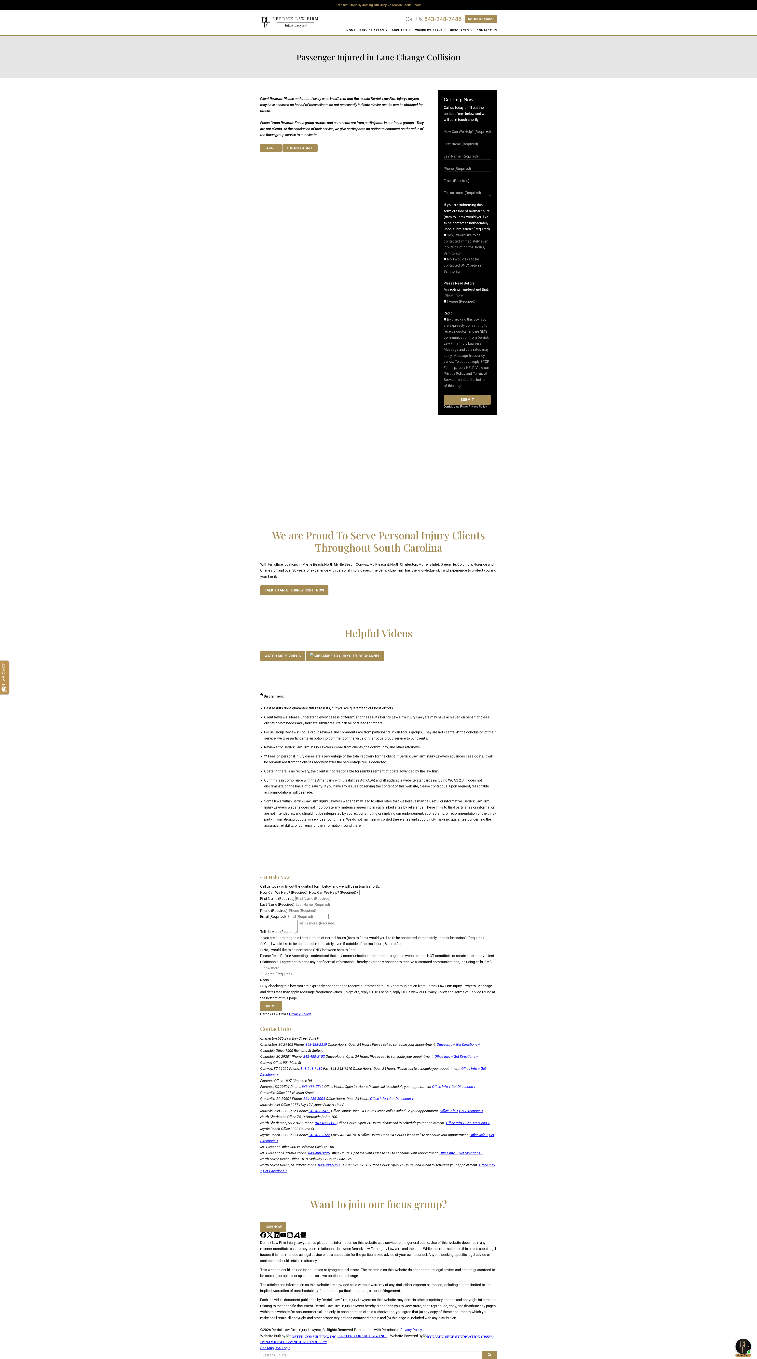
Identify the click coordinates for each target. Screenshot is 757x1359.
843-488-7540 (312, 1087)
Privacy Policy (478, 406)
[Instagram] (290, 1237)
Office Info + (446, 1044)
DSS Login (282, 1348)
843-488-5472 (319, 1111)
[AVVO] (297, 1237)
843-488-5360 (329, 1165)
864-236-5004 (314, 1099)
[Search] (489, 1355)
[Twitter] (270, 1237)
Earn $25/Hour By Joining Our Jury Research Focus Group (378, 5)
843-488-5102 (314, 1056)
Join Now (273, 1227)
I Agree (460, 301)
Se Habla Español (480, 19)
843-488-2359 (316, 1044)
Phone (273, 910)
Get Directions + (468, 1044)
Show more (454, 295)
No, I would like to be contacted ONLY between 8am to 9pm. (464, 265)
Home (350, 30)
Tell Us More (278, 932)
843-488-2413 (326, 1123)
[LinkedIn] (277, 1237)
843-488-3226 (319, 1153)
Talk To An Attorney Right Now (294, 590)
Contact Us (486, 30)
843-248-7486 (443, 19)
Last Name (277, 904)
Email (273, 916)
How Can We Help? (283, 892)
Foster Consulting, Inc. (362, 1336)
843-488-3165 (319, 1135)
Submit (467, 399)
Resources (459, 30)
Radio (448, 313)
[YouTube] (283, 1237)
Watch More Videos (283, 656)
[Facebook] (263, 1237)
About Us (399, 30)
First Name (277, 898)
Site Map (267, 1348)
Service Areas (371, 30)
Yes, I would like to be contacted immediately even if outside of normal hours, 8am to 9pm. (333, 944)
